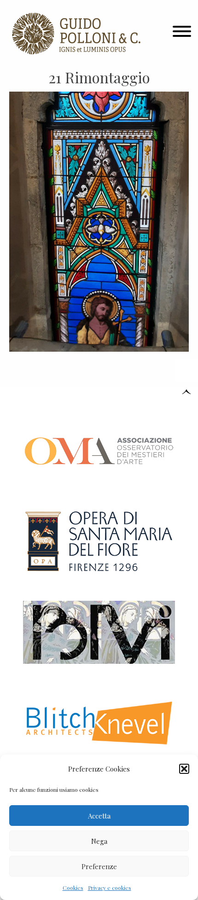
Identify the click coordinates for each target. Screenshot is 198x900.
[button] (184, 768)
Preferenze (99, 866)
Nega (99, 841)
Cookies (73, 887)
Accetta (99, 815)
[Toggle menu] (182, 33)
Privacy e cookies (109, 887)
